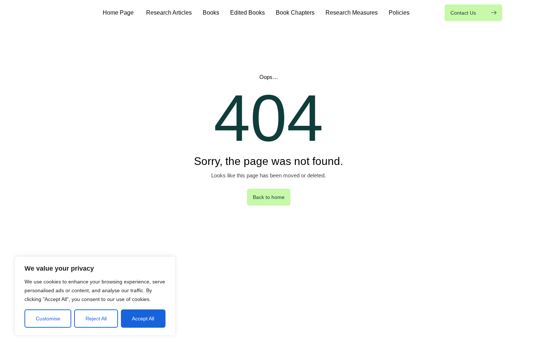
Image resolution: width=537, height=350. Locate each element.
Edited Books (247, 13)
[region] (95, 295)
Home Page (119, 13)
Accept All (143, 318)
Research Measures (351, 13)
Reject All (96, 318)
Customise (48, 318)
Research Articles (169, 13)
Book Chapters (295, 13)
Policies (399, 13)
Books (211, 13)
